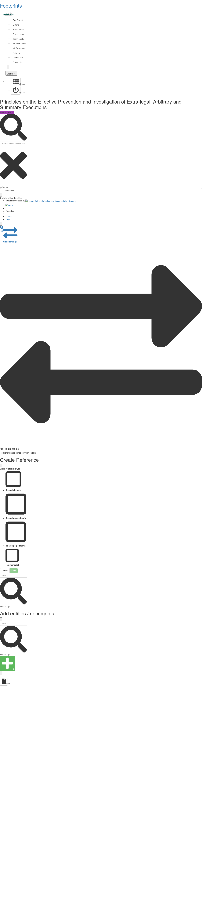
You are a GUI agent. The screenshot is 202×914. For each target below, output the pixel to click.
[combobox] (101, 190)
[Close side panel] (1, 224)
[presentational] (200, 190)
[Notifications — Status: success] (8, 67)
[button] (1, 229)
